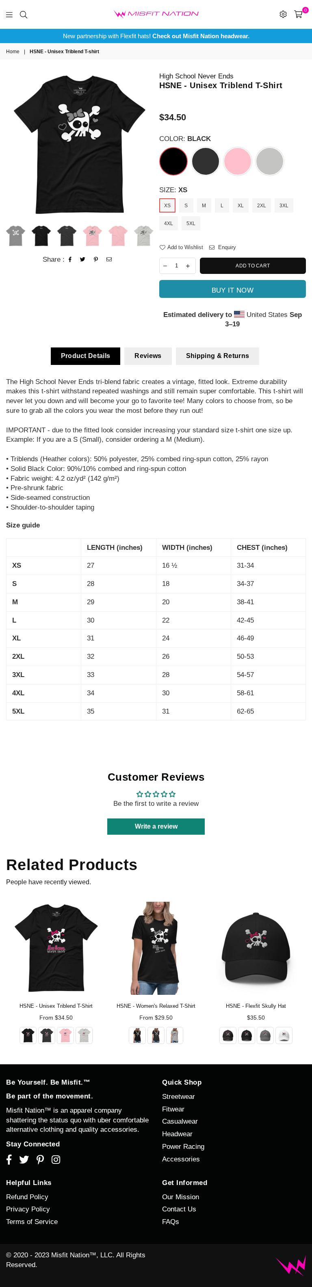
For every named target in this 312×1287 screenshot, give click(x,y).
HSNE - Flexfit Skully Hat (256, 1006)
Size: (173, 190)
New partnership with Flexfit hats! (156, 36)
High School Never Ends (196, 76)
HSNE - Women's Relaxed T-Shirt (156, 1006)
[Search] (23, 14)
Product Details (85, 355)
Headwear (177, 1134)
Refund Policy (27, 1197)
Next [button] (146, 145)
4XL (168, 223)
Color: (185, 139)
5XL (190, 223)
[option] (156, 36)
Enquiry (226, 247)
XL (241, 205)
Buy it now (233, 290)
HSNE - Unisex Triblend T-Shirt (56, 1006)
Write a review (156, 826)
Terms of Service (32, 1222)
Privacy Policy (28, 1209)
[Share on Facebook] (70, 260)
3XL (284, 205)
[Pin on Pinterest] (96, 260)
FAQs (170, 1222)
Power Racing (183, 1146)
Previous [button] (13, 145)
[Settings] (283, 14)
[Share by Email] (109, 260)
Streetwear (178, 1096)
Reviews (147, 355)
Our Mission (180, 1197)
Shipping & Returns (217, 355)
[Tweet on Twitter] (83, 260)
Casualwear (180, 1121)
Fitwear (173, 1109)
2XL (261, 205)
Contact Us (179, 1209)
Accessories (181, 1159)
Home (13, 51)
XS (167, 205)
